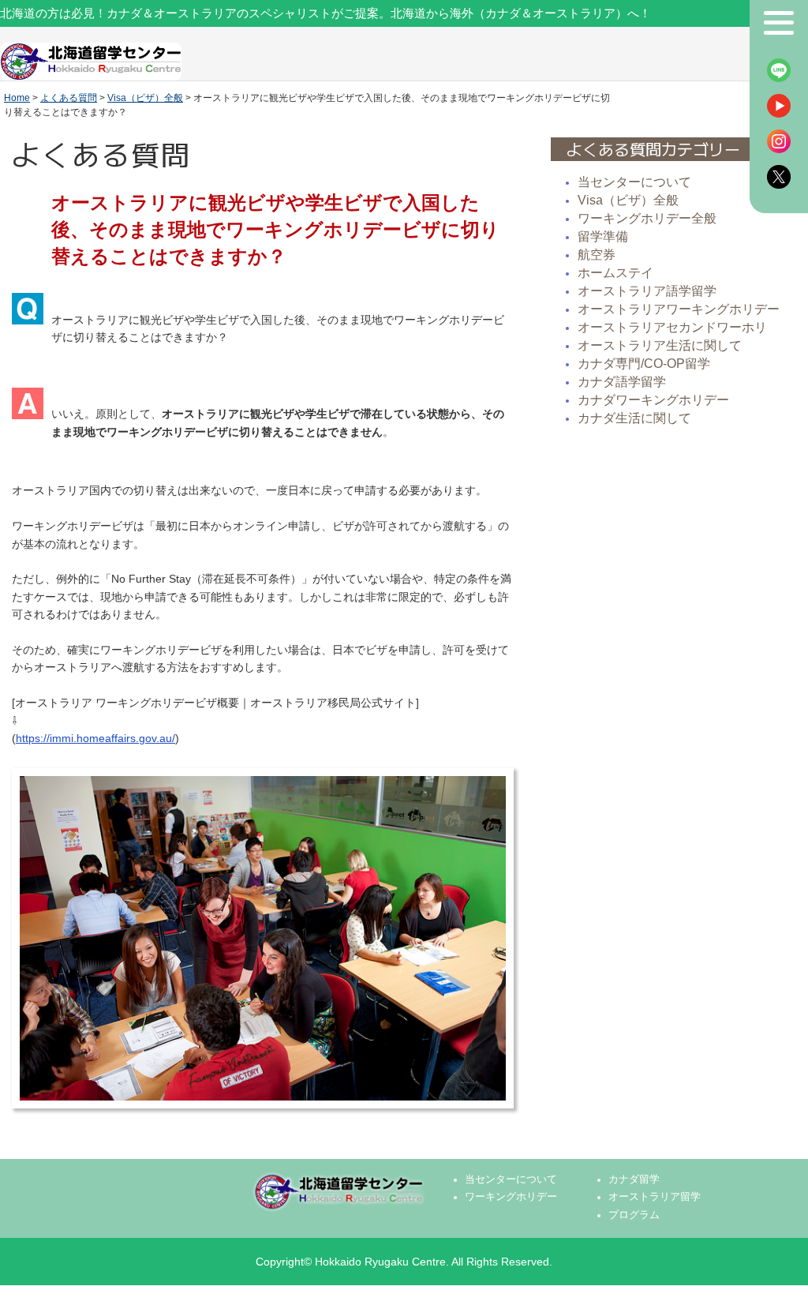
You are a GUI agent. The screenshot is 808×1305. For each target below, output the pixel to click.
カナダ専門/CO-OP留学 (644, 363)
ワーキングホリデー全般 (647, 218)
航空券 (596, 254)
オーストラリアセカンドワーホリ (672, 327)
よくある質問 (68, 97)
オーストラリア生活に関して (660, 345)
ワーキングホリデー (511, 1196)
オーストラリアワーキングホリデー (679, 309)
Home (17, 97)
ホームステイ (615, 272)
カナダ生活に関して (634, 418)
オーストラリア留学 (654, 1196)
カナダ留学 (634, 1179)
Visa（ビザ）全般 (145, 97)
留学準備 (603, 236)
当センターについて (634, 182)
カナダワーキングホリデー (653, 400)
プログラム (634, 1215)
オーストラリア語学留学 (647, 291)
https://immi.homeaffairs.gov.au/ (95, 738)
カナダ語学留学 (622, 381)
